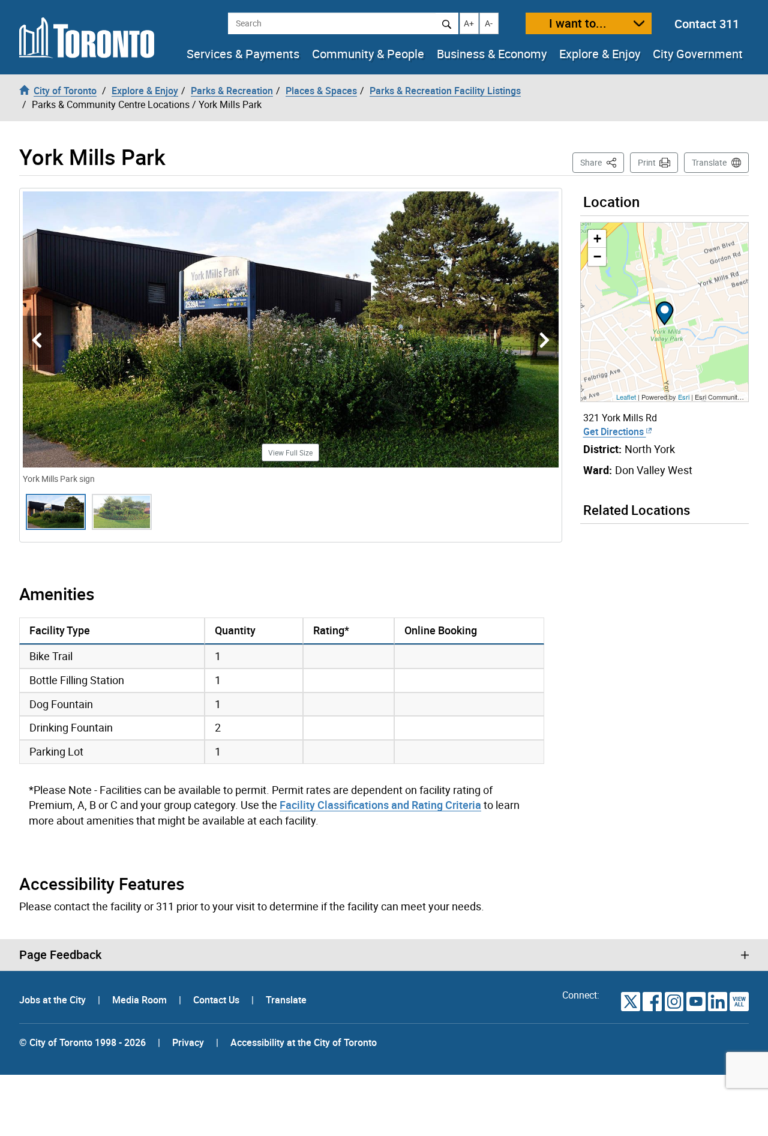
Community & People (368, 54)
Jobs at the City (53, 999)
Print (647, 162)
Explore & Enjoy (599, 54)
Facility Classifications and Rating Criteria (380, 805)
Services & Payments (243, 54)
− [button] (597, 256)
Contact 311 (706, 24)
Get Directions (614, 431)
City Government (698, 54)
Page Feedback (60, 955)
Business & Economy (492, 54)
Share (602, 162)
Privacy (188, 1042)
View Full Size (290, 452)
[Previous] (37, 340)
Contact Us (217, 999)
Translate (709, 162)
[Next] (544, 340)
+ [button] (597, 238)
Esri (683, 396)
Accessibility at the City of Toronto (303, 1042)
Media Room (140, 999)
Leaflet (626, 396)
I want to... (578, 23)
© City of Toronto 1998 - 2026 (82, 1042)
